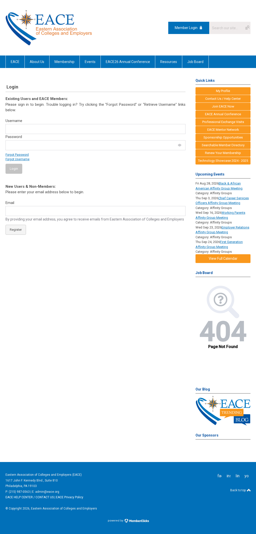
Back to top (238, 490)
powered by (116, 520)
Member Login (186, 28)
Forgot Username (18, 159)
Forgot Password (17, 154)
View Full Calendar (223, 258)
